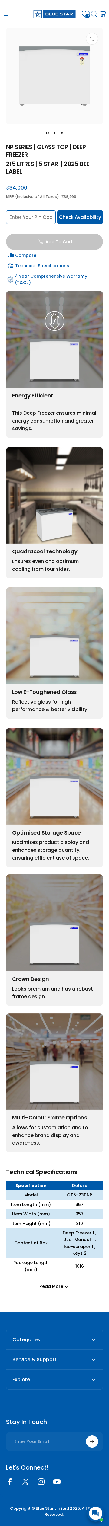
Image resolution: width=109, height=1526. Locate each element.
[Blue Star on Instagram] (41, 1481)
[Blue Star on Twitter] (25, 1481)
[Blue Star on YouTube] (57, 1481)
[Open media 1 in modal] (92, 39)
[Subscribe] (92, 1441)
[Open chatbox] (95, 1513)
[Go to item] (47, 132)
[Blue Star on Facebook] (9, 1481)
